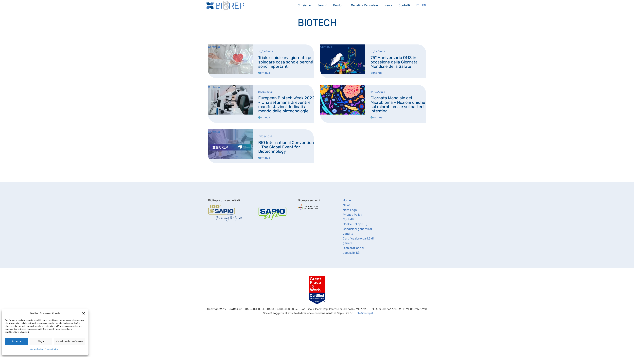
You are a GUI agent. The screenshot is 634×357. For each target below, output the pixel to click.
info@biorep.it (364, 313)
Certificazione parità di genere (358, 241)
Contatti (404, 5)
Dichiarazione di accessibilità (353, 250)
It (417, 5)
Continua (264, 72)
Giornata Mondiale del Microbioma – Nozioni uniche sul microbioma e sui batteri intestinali (397, 104)
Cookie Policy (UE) (355, 224)
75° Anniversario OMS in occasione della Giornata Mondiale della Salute (394, 62)
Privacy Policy (51, 349)
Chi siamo (304, 5)
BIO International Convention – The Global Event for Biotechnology (286, 147)
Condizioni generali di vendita (357, 231)
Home (347, 200)
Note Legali (350, 210)
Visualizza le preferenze (69, 341)
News (388, 5)
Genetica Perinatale (364, 5)
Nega (41, 341)
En (424, 5)
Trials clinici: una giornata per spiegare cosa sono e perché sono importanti (286, 62)
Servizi (322, 5)
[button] (83, 313)
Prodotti (338, 5)
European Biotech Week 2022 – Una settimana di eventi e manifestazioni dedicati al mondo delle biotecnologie (286, 104)
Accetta (16, 341)
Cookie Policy (36, 349)
